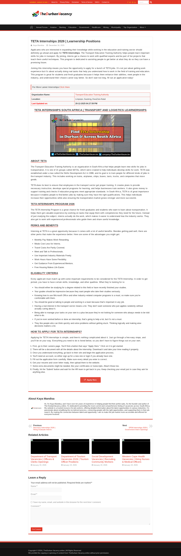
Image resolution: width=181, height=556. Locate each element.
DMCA (97, 2)
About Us (54, 2)
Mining (106, 27)
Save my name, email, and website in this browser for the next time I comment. (67, 502)
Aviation (53, 27)
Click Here (64, 87)
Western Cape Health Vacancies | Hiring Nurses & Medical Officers (135, 459)
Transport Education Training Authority (92, 95)
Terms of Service (86, 2)
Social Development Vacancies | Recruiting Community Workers (103, 459)
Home (31, 27)
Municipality (116, 27)
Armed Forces (42, 27)
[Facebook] (128, 2)
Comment (36, 506)
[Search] (151, 2)
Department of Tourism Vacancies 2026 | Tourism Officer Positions (75, 459)
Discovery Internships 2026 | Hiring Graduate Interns (44, 427)
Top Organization (130, 27)
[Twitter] (130, 2)
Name (34, 486)
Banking (62, 27)
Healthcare (96, 27)
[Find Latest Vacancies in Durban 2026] (51, 14)
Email (34, 494)
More (142, 27)
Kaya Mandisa (38, 45)
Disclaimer (75, 2)
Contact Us (105, 2)
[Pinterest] (133, 2)
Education (72, 27)
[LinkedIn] (135, 2)
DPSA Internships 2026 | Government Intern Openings (135, 427)
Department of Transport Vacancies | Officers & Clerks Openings (44, 459)
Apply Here (92, 380)
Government (84, 27)
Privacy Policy (64, 2)
